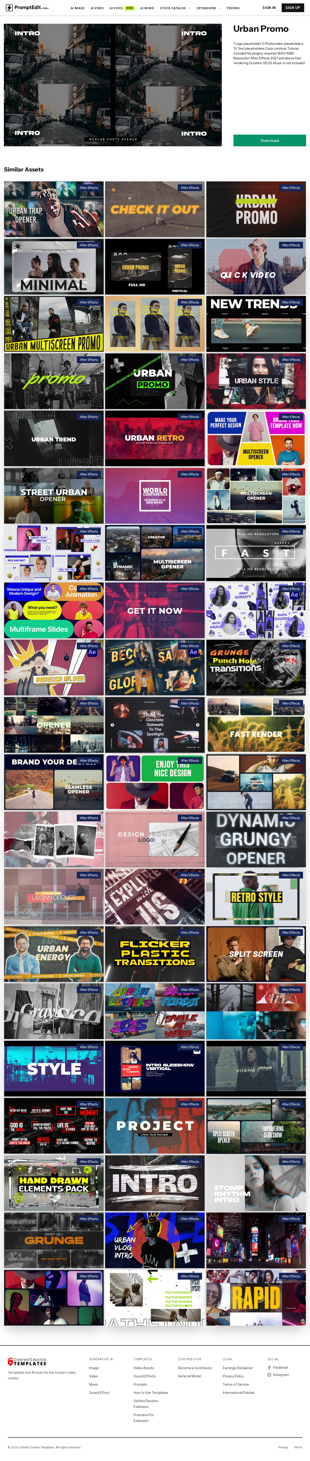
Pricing (233, 8)
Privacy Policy (233, 1376)
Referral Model (189, 1376)
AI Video (97, 8)
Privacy (283, 1447)
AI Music (147, 8)
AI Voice (120, 8)
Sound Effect (99, 1393)
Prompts (140, 1384)
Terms (298, 1447)
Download (270, 140)
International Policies (239, 1393)
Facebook (280, 1367)
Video (93, 1376)
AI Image (77, 8)
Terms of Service (236, 1384)
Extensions (206, 8)
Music (93, 1384)
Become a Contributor (195, 1368)
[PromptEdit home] (27, 7)
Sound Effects (145, 1376)
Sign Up (293, 8)
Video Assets (144, 1368)
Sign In (269, 8)
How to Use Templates (151, 1393)
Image (94, 1368)
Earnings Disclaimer (238, 1368)
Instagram (281, 1375)
